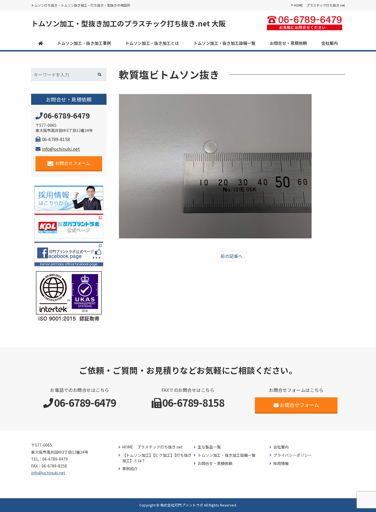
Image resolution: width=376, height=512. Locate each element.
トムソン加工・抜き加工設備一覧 (224, 43)
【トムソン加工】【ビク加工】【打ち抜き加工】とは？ (157, 458)
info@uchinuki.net (61, 148)
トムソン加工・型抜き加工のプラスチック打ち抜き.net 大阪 (128, 23)
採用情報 (281, 463)
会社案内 (329, 43)
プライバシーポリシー (292, 455)
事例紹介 (130, 468)
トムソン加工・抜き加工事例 (84, 43)
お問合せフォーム (72, 163)
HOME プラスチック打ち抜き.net (319, 5)
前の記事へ (231, 256)
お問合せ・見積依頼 (288, 43)
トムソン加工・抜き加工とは (152, 43)
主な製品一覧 (209, 447)
